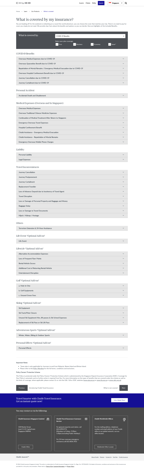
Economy (97, 44)
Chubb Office (25, 447)
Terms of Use (49, 466)
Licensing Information (59, 466)
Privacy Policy (70, 466)
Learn (81, 3)
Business (79, 44)
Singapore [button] (115, 3)
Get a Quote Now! (119, 400)
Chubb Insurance (123, 457)
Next (123, 388)
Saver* (113, 44)
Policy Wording (38, 368)
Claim (88, 3)
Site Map (115, 457)
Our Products (35, 11)
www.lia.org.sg (102, 380)
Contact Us (108, 457)
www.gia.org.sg (89, 380)
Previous (22, 388)
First (60, 44)
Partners (102, 457)
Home (18, 11)
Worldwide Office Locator (105, 447)
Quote (101, 3)
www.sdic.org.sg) (115, 380)
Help (94, 3)
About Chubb (95, 457)
